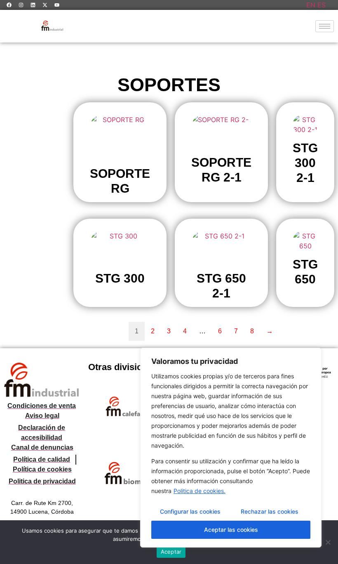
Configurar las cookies (190, 511)
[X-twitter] (45, 5)
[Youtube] (57, 5)
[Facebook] (9, 5)
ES (321, 5)
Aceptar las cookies (231, 529)
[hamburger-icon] (324, 26)
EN (310, 5)
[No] (328, 542)
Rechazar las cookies (269, 511)
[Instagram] (21, 5)
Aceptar (171, 551)
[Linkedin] (33, 5)
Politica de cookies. (199, 490)
